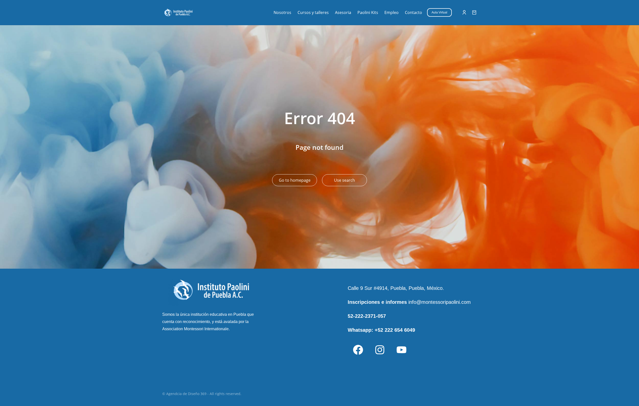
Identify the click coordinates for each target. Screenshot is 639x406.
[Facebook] (358, 349)
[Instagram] (379, 349)
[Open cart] (474, 12)
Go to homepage (295, 180)
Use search (344, 180)
